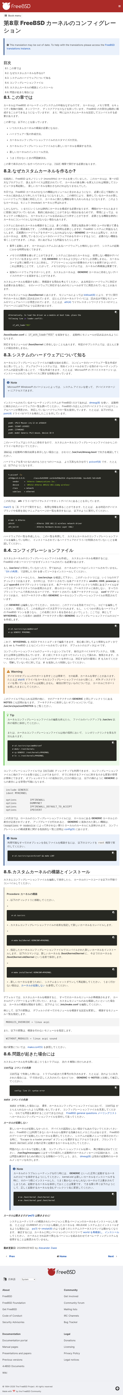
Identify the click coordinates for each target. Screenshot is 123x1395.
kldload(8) (89, 294)
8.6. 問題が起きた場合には (19, 92)
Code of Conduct (12, 1315)
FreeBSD (7, 1296)
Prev (12, 1256)
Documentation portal (14, 1340)
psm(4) (8, 413)
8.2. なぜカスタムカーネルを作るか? (25, 73)
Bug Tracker (71, 1322)
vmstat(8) (46, 1228)
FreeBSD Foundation (14, 1302)
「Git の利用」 (12, 571)
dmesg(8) (94, 402)
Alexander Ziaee (48, 1247)
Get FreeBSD (9, 1309)
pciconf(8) (95, 461)
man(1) (7, 506)
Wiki (4, 1372)
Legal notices (71, 1359)
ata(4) (21, 679)
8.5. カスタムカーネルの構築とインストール (29, 87)
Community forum (74, 1302)
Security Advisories (13, 1322)
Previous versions (12, 1359)
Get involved (71, 1296)
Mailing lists (70, 1309)
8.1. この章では (13, 68)
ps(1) (31, 1215)
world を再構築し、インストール (101, 1232)
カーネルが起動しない (33, 985)
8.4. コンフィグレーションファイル (24, 82)
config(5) (69, 829)
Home (63, 1256)
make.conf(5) (35, 1047)
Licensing (69, 1346)
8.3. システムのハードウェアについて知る (28, 77)
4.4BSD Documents (13, 1366)
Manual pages (10, 1346)
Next (111, 1256)
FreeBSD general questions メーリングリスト (91, 1113)
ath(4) (67, 302)
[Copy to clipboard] (116, 312)
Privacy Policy (72, 1353)
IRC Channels (71, 1315)
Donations (69, 1340)
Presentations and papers (16, 1353)
